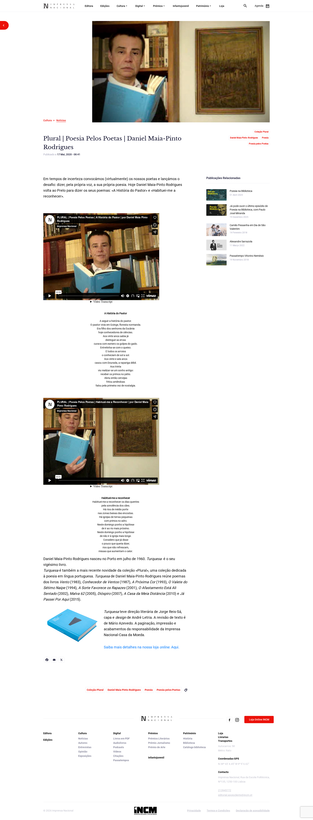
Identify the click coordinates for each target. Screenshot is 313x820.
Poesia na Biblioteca (241, 191)
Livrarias (223, 737)
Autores (82, 742)
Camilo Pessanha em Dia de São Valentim (248, 227)
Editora (89, 6)
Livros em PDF (121, 738)
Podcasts (118, 747)
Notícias (83, 738)
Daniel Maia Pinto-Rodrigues (244, 137)
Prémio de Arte (156, 747)
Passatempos (121, 760)
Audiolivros (119, 742)
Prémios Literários (159, 738)
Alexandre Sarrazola (241, 241)
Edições (104, 6)
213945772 (224, 790)
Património (202, 6)
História (187, 738)
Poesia (265, 137)
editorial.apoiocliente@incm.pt (235, 795)
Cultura (121, 6)
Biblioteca (189, 742)
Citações (118, 755)
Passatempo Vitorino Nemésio (247, 255)
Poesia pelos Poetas (258, 143)
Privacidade (194, 810)
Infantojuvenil (181, 6)
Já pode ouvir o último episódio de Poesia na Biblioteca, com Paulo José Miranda (249, 210)
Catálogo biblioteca (194, 747)
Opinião (82, 751)
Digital (139, 6)
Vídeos (117, 751)
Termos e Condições (218, 810)
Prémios (158, 6)
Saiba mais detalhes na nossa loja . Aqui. (141, 647)
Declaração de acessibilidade (253, 810)
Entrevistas (84, 747)
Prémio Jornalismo (159, 742)
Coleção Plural (261, 132)
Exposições (84, 755)
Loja (221, 6)
